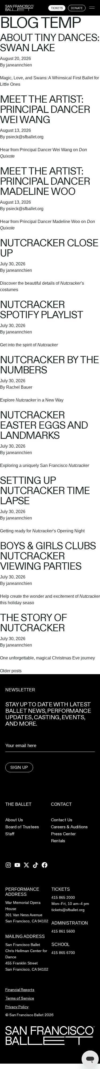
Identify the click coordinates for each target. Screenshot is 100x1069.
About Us (14, 820)
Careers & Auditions (69, 827)
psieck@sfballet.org (24, 137)
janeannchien (19, 65)
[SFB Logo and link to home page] (19, 8)
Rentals (58, 840)
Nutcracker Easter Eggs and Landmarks (44, 425)
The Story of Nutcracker (33, 622)
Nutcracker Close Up (49, 247)
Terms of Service (19, 998)
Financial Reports (19, 990)
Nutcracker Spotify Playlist (41, 309)
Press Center (63, 834)
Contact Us (61, 820)
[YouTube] (17, 865)
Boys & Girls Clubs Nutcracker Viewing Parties (48, 555)
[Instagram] (8, 865)
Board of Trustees (22, 827)
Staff (9, 834)
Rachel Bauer (19, 387)
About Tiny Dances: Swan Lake (49, 42)
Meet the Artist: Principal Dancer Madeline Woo (45, 181)
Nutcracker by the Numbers (49, 364)
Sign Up (19, 767)
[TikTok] (35, 865)
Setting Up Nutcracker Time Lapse (45, 490)
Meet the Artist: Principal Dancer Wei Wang (45, 109)
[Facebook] (44, 865)
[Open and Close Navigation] (92, 7)
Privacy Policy (17, 1007)
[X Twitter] (26, 865)
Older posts (11, 671)
